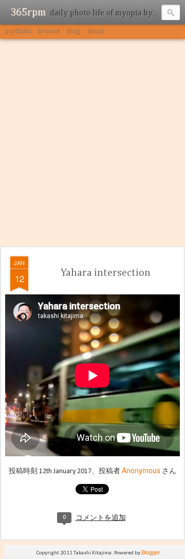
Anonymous (141, 470)
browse (49, 31)
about (95, 31)
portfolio (18, 31)
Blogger (150, 552)
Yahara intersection (106, 273)
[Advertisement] (92, 143)
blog (73, 31)
